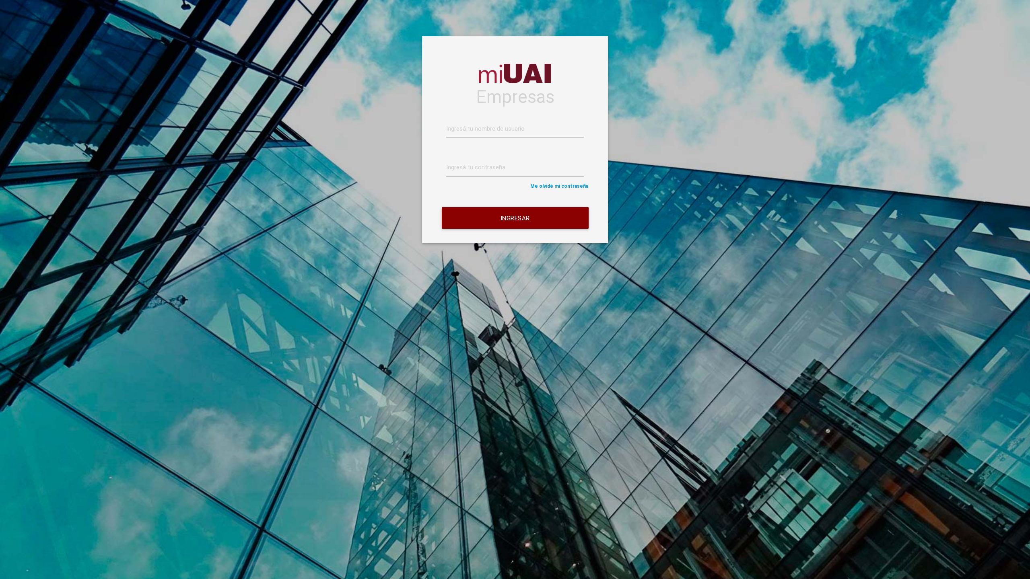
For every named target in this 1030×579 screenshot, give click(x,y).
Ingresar (515, 218)
